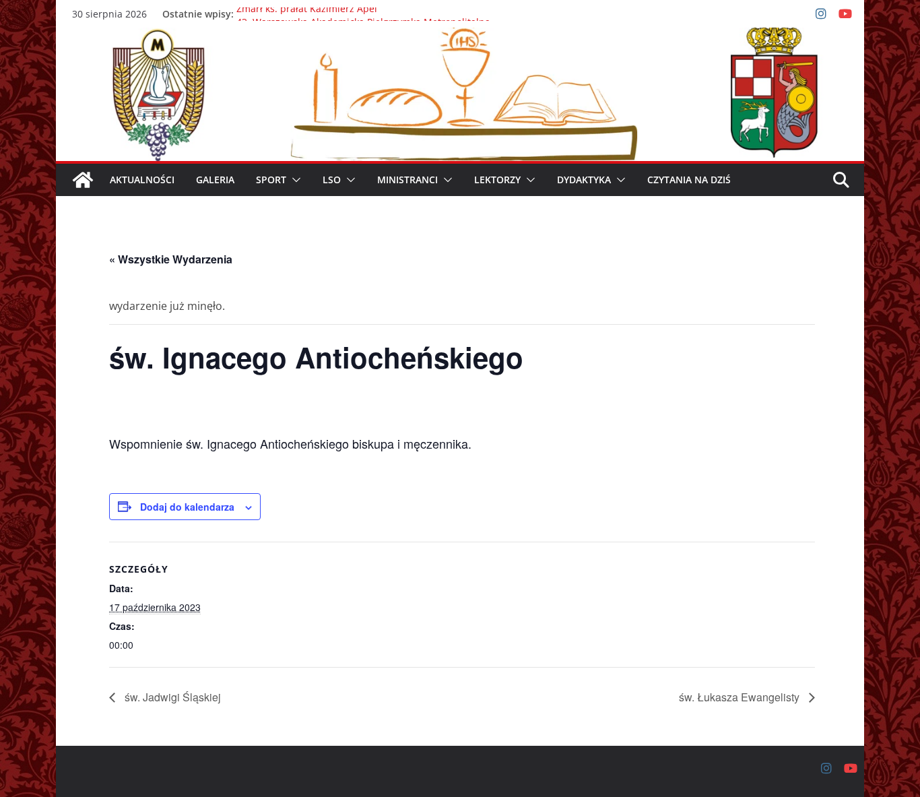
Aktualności (142, 179)
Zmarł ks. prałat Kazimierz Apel (306, 13)
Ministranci (407, 179)
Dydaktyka (584, 179)
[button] (293, 179)
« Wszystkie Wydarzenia (170, 259)
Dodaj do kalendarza (187, 506)
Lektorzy (497, 179)
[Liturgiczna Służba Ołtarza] (83, 180)
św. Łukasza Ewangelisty (740, 697)
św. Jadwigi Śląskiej (171, 697)
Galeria (215, 179)
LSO (332, 179)
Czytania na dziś (689, 179)
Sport (271, 179)
